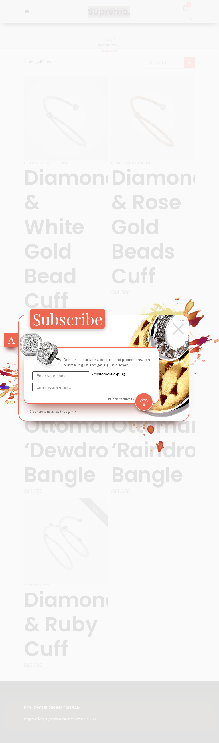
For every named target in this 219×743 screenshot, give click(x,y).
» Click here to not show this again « (51, 412)
